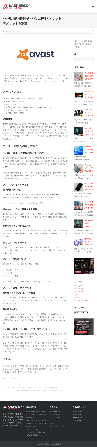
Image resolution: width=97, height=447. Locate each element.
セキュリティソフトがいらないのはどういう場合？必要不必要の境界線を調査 (88, 131)
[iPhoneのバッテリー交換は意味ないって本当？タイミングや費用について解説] (78, 168)
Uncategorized (79, 286)
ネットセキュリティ (12, 379)
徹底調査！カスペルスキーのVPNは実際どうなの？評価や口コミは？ (88, 242)
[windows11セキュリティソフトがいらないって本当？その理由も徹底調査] (78, 150)
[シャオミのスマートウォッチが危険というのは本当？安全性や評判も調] (78, 94)
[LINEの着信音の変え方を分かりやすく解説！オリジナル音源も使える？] (78, 76)
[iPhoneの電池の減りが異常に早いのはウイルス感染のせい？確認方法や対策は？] (78, 187)
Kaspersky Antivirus (12, 31)
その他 (76, 298)
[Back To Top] (91, 441)
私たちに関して (78, 414)
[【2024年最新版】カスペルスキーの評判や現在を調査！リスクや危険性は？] (78, 223)
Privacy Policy (78, 420)
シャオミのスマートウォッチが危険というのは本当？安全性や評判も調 (88, 94)
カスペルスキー (79, 292)
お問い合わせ (77, 411)
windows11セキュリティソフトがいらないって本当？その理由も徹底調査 (88, 150)
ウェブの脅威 (79, 289)
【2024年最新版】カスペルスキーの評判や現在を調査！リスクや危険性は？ (88, 223)
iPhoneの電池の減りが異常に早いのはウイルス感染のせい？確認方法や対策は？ (88, 187)
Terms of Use (77, 417)
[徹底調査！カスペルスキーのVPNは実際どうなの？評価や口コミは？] (78, 242)
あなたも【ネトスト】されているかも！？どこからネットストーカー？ (30, 388)
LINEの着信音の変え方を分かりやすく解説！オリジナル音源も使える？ (88, 76)
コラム (76, 295)
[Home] (13, 407)
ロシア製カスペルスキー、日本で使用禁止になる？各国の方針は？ (42, 390)
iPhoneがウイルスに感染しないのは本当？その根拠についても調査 (88, 205)
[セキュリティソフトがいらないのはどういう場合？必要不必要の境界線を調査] (78, 131)
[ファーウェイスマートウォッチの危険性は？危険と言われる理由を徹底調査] (78, 113)
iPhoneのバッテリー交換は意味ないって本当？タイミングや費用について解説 (88, 168)
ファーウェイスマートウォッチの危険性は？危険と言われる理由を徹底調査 (88, 113)
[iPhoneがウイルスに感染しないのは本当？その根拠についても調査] (78, 205)
